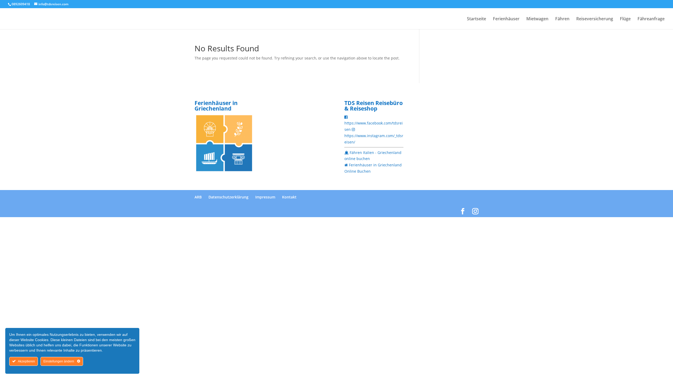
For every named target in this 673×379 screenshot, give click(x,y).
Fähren (562, 19)
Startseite (476, 19)
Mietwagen (537, 19)
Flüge (625, 19)
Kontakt (289, 197)
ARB (198, 197)
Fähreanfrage (651, 19)
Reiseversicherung (594, 19)
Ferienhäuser (506, 19)
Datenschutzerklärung (228, 197)
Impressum (265, 197)
